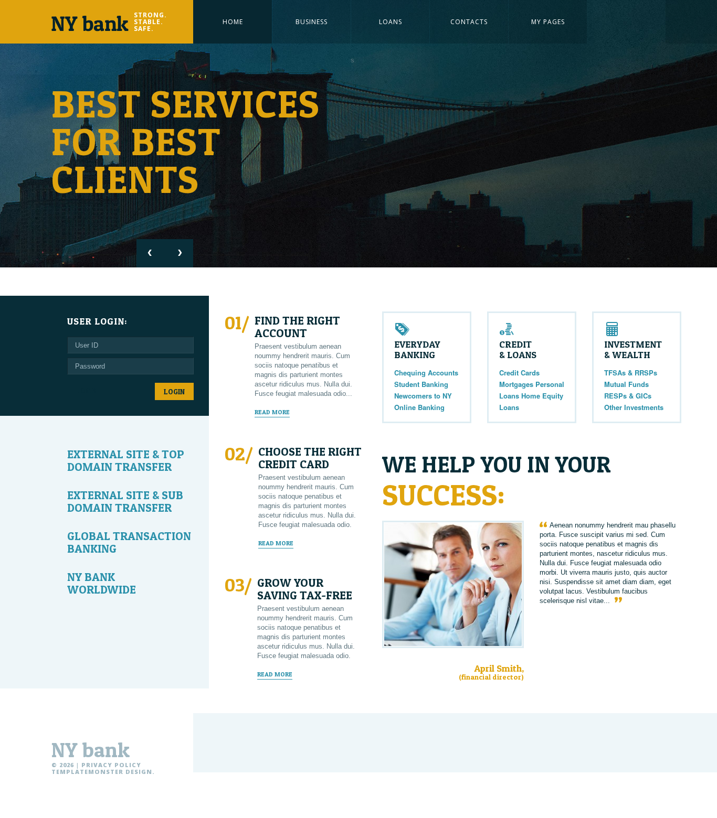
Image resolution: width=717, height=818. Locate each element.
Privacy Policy (111, 765)
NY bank (90, 749)
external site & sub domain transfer (125, 501)
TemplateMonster (87, 772)
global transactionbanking (129, 542)
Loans (390, 21)
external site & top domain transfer (125, 460)
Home (233, 21)
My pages (548, 21)
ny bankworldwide (101, 583)
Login (174, 391)
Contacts (469, 21)
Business (312, 21)
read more (272, 412)
